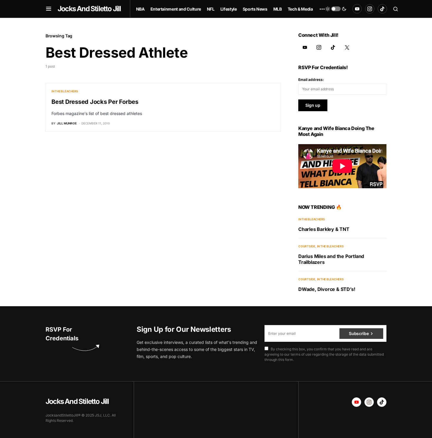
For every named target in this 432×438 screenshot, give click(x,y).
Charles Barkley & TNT (323, 229)
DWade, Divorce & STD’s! (326, 289)
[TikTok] (382, 9)
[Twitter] (347, 47)
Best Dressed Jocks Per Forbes (94, 101)
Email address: (311, 79)
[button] (49, 8)
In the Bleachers (64, 91)
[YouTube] (357, 9)
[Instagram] (369, 9)
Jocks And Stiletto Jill (89, 8)
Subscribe (359, 333)
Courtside (306, 246)
